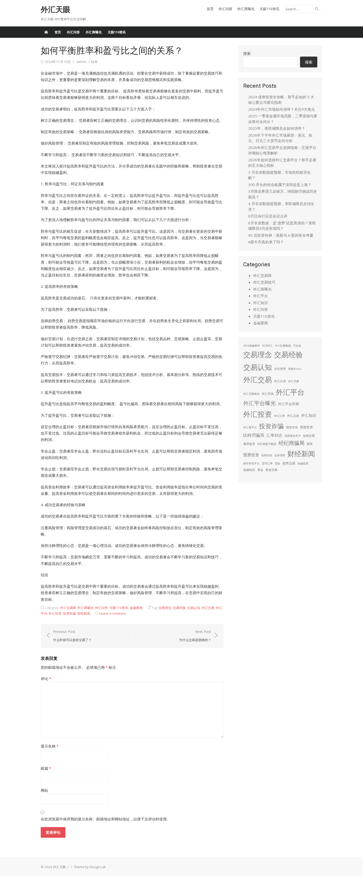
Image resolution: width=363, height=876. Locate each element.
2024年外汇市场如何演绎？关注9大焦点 (281, 109)
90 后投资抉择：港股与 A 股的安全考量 (280, 235)
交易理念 (165, 607)
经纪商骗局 (291, 442)
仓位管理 (280, 369)
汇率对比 (274, 435)
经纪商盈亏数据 (266, 444)
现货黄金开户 (292, 436)
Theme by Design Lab (90, 867)
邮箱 (46, 768)
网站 (44, 790)
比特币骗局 (253, 435)
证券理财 (279, 455)
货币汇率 (267, 463)
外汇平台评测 (288, 403)
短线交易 (309, 436)
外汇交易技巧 (264, 282)
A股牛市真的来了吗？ (266, 241)
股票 (310, 444)
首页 (210, 8)
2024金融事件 (251, 345)
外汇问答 (225, 8)
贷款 (277, 463)
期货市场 (292, 427)
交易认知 (193, 607)
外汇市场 (268, 394)
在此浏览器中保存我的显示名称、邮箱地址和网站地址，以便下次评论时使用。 (105, 818)
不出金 (297, 345)
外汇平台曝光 (259, 403)
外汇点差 (293, 416)
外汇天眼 (55, 9)
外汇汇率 (279, 415)
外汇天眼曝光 (251, 394)
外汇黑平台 (250, 427)
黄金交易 (271, 470)
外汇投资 (55, 613)
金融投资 (303, 463)
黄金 (260, 470)
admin (81, 61)
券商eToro (294, 369)
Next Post (195, 635)
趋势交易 (288, 463)
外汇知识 (260, 302)
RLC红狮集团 (283, 345)
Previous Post (72, 635)
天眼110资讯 (269, 8)
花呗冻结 (266, 455)
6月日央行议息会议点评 (267, 215)
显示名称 (50, 746)
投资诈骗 (69, 613)
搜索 (247, 53)
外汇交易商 (68, 607)
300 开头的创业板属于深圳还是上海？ (279, 184)
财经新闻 (83, 613)
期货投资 (306, 427)
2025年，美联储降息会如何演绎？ (276, 128)
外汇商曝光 (246, 8)
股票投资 (251, 455)
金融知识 (249, 470)
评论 (46, 678)
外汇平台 (260, 295)
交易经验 (179, 607)
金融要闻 (136, 607)
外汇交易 (208, 607)
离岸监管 (249, 444)
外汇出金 (280, 381)
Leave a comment (112, 613)
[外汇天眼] (46, 32)
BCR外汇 (267, 345)
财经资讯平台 (251, 463)
